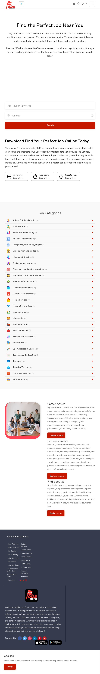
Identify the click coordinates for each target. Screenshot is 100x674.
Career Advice (56, 435)
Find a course (56, 513)
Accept (10, 666)
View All (23, 580)
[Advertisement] (50, 77)
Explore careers (57, 476)
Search (50, 125)
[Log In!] (86, 4)
